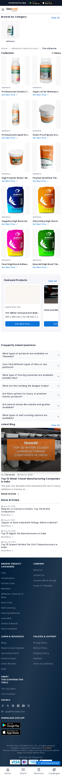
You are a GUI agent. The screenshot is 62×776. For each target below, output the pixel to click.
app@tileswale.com (15, 711)
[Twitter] (7, 705)
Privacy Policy (40, 642)
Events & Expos (9, 658)
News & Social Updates (13, 648)
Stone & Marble (9, 628)
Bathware (6, 588)
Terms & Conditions (43, 663)
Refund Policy (40, 648)
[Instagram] (28, 705)
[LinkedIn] (18, 705)
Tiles (3, 572)
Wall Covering (8, 607)
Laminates (6, 618)
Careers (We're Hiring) (44, 580)
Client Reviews (8, 663)
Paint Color (6, 602)
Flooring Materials (10, 613)
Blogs (4, 642)
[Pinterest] (13, 705)
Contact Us (38, 575)
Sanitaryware (8, 578)
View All (55, 17)
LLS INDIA (47, 748)
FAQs (3, 668)
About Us (38, 570)
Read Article (8, 494)
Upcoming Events (10, 653)
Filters (57, 53)
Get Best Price (22, 323)
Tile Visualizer (8, 693)
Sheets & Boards (9, 623)
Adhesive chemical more (25, 48)
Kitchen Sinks (8, 583)
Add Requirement (50, 763)
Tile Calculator (8, 688)
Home (4, 48)
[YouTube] (23, 705)
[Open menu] (3, 9)
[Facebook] (2, 705)
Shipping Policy (41, 653)
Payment (37, 658)
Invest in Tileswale (42, 585)
